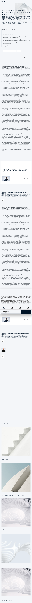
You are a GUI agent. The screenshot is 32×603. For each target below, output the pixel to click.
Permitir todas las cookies (26, 311)
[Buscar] (24, 1)
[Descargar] (7, 57)
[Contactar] (16, 57)
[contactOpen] (3, 356)
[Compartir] (24, 57)
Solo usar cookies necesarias (5, 312)
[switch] (12, 307)
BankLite (10, 153)
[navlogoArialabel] (3, 1)
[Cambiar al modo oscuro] (26, 1)
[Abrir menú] (30, 1)
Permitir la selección (16, 311)
